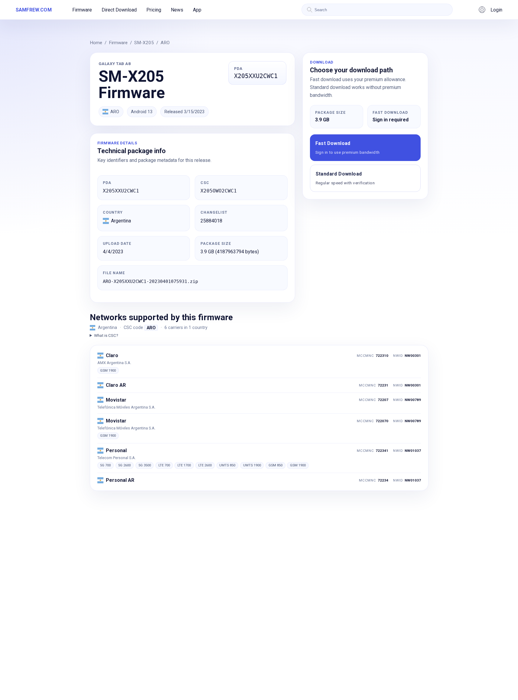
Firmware (82, 10)
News (177, 10)
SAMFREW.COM (34, 10)
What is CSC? (106, 335)
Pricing (153, 10)
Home (96, 42)
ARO (165, 42)
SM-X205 (144, 42)
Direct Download (119, 10)
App (197, 10)
